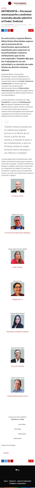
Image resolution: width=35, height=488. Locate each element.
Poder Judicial (17, 267)
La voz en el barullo (17, 366)
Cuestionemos (9, 24)
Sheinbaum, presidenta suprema (17, 332)
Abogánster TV (17, 299)
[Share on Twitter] (5, 30)
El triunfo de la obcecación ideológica (17, 233)
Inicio (6, 481)
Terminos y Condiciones (17, 483)
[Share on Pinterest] (11, 30)
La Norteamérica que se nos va (17, 396)
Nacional (3, 8)
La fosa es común (18, 196)
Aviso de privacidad (24, 481)
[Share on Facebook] (2, 30)
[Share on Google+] (8, 30)
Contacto (12, 481)
